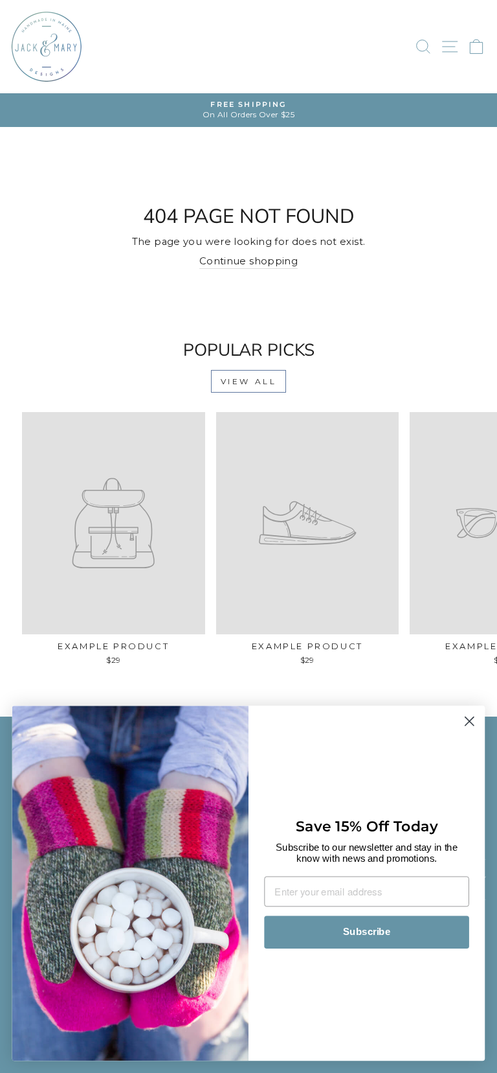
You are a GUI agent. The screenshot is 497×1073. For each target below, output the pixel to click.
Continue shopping (248, 261)
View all (249, 381)
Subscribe (366, 932)
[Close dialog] (469, 721)
